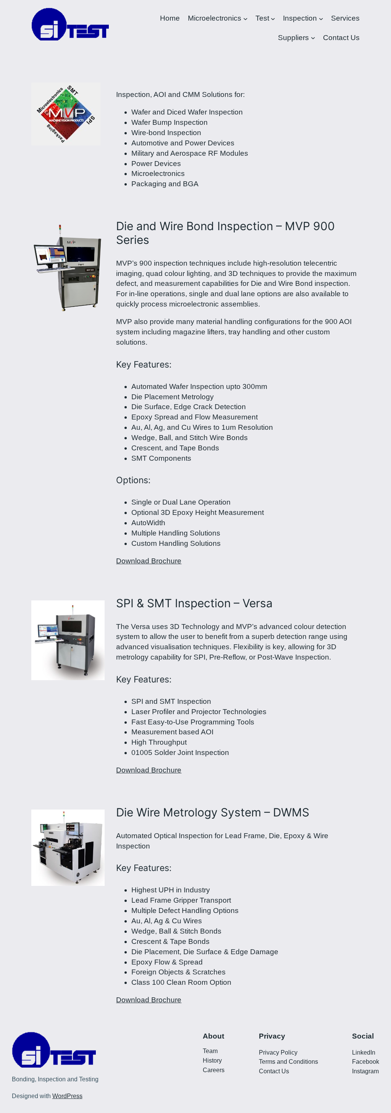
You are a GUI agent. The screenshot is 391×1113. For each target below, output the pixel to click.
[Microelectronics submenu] (245, 18)
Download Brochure (148, 561)
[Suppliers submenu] (313, 37)
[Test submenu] (273, 18)
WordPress (67, 1096)
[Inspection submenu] (321, 18)
